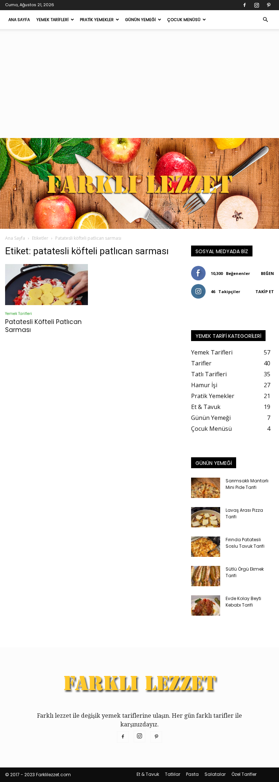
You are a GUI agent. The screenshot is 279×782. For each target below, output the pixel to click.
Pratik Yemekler (97, 20)
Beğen (267, 273)
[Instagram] (256, 5)
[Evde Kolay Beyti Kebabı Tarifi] (205, 605)
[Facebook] (244, 5)
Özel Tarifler (243, 774)
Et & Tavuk (148, 774)
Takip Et (264, 291)
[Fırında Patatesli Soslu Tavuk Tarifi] (205, 546)
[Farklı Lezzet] (139, 183)
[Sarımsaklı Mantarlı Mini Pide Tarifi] (205, 488)
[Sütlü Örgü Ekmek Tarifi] (205, 576)
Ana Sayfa (19, 20)
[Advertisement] (139, 83)
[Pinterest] (268, 5)
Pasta (192, 774)
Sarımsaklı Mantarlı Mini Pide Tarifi (247, 484)
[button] (265, 20)
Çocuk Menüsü (184, 20)
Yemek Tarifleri (52, 20)
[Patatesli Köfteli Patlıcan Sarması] (46, 284)
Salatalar (215, 774)
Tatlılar (172, 774)
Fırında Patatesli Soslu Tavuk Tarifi (245, 542)
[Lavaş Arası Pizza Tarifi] (205, 517)
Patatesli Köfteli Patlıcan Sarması (43, 325)
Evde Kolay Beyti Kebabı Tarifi (243, 601)
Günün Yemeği (140, 20)
